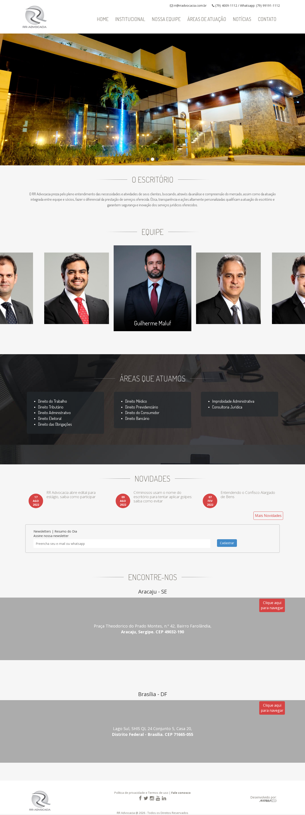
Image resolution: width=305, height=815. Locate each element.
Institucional (130, 19)
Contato (267, 19)
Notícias (242, 19)
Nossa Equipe (166, 19)
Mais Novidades (268, 515)
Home (103, 19)
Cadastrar (227, 543)
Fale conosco (181, 793)
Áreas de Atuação (206, 19)
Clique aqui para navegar (272, 605)
